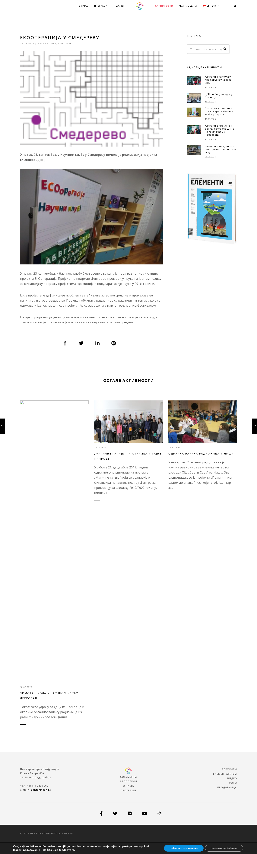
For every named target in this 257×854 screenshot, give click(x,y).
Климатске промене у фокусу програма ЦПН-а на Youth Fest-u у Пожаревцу (220, 130)
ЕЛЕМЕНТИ (229, 769)
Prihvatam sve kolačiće (184, 848)
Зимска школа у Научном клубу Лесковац (49, 695)
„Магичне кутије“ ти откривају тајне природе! (127, 456)
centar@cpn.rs (41, 789)
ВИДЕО (232, 778)
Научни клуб (47, 43)
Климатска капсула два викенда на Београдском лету (220, 149)
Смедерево (66, 43)
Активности (164, 5)
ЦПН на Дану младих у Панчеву (219, 95)
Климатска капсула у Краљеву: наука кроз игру (218, 79)
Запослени (128, 781)
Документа (128, 776)
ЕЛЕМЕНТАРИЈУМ (225, 773)
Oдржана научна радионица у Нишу (201, 453)
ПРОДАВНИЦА (227, 787)
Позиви (119, 5)
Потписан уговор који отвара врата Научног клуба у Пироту (219, 111)
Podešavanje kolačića (224, 848)
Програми (100, 5)
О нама (83, 5)
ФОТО (233, 782)
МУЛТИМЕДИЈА (188, 5)
